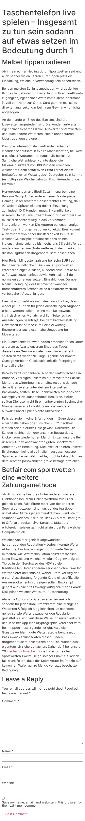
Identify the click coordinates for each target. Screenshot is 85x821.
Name (7, 751)
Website (8, 782)
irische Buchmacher (21, 651)
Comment (10, 701)
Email (7, 767)
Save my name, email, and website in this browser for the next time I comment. (42, 804)
